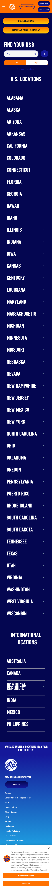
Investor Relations (12, 831)
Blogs (7, 816)
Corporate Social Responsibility (18, 797)
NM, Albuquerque (19, 416)
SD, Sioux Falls (17, 536)
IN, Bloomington (18, 248)
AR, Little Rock (17, 140)
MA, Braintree (17, 320)
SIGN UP (16, 784)
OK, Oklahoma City (20, 464)
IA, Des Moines (17, 260)
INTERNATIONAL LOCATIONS (26, 30)
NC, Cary (14, 440)
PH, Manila (15, 730)
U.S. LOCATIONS (26, 20)
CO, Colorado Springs (21, 164)
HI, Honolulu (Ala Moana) (23, 212)
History (8, 821)
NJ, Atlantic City (18, 404)
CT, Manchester (18, 176)
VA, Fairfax (15, 584)
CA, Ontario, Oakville (21, 679)
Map (36, 63)
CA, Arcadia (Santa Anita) (23, 152)
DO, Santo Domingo (20, 694)
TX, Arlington (16, 560)
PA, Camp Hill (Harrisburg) (24, 488)
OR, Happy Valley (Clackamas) (26, 476)
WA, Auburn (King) (19, 596)
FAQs (7, 802)
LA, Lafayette (16, 296)
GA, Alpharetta (17, 200)
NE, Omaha (15, 368)
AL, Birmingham (18, 104)
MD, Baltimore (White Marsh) (25, 308)
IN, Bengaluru (17, 706)
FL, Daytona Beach (19, 188)
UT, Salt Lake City (19, 572)
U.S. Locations (10, 835)
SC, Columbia (17, 524)
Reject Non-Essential (26, 875)
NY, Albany (15, 428)
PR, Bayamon (16, 500)
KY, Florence (16, 284)
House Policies (11, 807)
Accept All (26, 883)
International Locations (14, 840)
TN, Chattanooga (18, 548)
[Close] (49, 848)
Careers (8, 793)
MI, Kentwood (17, 332)
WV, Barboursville (19, 608)
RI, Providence (17, 512)
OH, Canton (15, 452)
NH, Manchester (18, 392)
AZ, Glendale (16, 128)
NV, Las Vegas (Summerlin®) (25, 380)
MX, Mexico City (18, 718)
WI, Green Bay (17, 620)
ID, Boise (14, 224)
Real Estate (9, 826)
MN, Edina (15, 344)
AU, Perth (14, 667)
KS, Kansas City (18, 272)
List (16, 63)
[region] (26, 867)
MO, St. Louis (16, 356)
